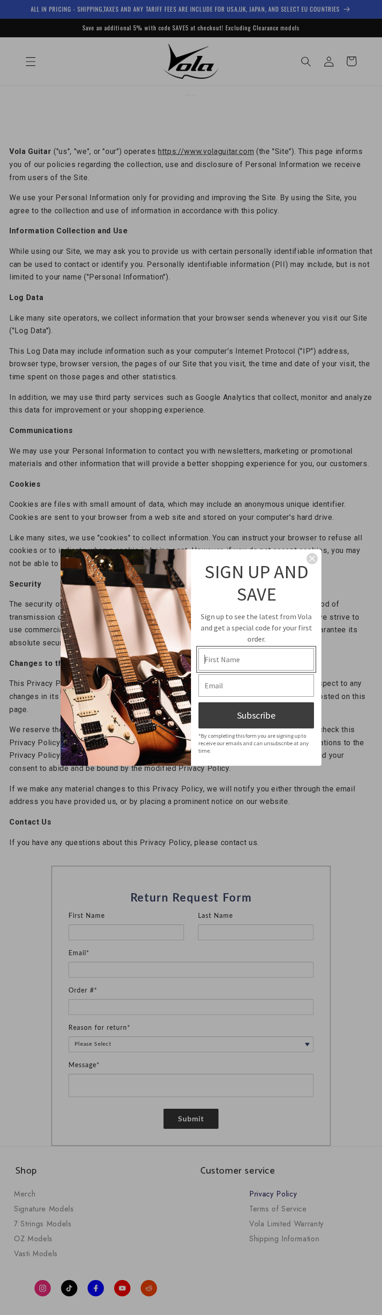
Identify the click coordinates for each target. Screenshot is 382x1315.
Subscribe (256, 715)
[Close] (312, 558)
